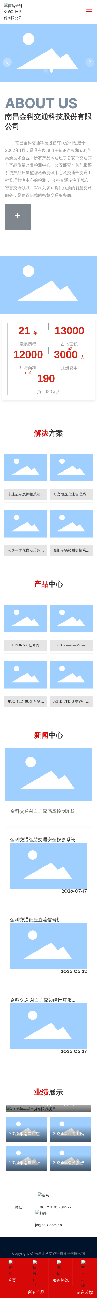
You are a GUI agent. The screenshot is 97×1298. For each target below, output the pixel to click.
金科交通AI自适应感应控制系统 (42, 811)
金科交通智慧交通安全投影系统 (42, 839)
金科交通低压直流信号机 (35, 919)
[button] (46, 71)
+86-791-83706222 (54, 1207)
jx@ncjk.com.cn (48, 1225)
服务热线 (60, 1280)
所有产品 (36, 1292)
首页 (12, 1280)
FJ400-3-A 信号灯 (24, 645)
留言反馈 (85, 1292)
